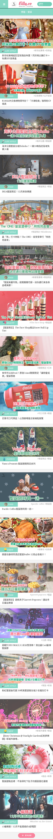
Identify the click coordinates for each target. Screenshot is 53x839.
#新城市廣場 (41, 730)
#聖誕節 (48, 141)
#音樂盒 (48, 50)
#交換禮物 (38, 95)
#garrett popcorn (38, 594)
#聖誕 (49, 186)
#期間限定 (42, 368)
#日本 (49, 368)
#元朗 (43, 640)
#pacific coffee (37, 504)
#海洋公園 (40, 141)
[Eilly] (22, 3)
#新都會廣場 (37, 277)
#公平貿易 (47, 95)
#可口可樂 (42, 413)
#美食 (49, 776)
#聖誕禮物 (49, 595)
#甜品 (43, 776)
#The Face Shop (37, 322)
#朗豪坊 (41, 549)
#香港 (49, 685)
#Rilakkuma (46, 231)
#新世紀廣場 (39, 50)
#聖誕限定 (42, 186)
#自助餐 (48, 549)
